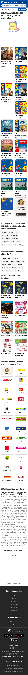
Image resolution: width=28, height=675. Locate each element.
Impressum (14, 610)
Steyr (4, 245)
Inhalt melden (13, 601)
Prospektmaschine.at (18, 661)
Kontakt (14, 598)
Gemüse (18, 261)
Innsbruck (14, 235)
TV (12, 258)
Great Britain (9, 655)
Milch (9, 264)
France (3, 655)
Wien (4, 232)
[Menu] (25, 2)
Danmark (16, 653)
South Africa (20, 656)
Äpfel (23, 261)
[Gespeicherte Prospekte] (19, 2)
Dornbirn (5, 242)
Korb (3, 271)
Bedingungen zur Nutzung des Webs (14, 668)
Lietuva (18, 655)
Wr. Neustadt (15, 242)
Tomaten (20, 268)
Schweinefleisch (11, 271)
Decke (8, 268)
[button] (22, 2)
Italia (14, 655)
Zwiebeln (20, 271)
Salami (14, 268)
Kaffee (4, 258)
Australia (12, 651)
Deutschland (10, 653)
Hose (3, 268)
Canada (22, 651)
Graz (11, 232)
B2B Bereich (14, 625)
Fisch (12, 261)
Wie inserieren (14, 622)
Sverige (14, 656)
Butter (20, 264)
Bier (9, 258)
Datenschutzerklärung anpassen (14, 665)
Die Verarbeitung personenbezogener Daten (14, 671)
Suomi (21, 653)
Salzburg (5, 235)
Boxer (14, 264)
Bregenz (21, 245)
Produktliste (14, 607)
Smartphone (5, 261)
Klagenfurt (6, 238)
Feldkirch (12, 245)
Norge (9, 656)
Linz (17, 232)
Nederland (4, 656)
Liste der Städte (14, 604)
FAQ (14, 596)
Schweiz (4, 653)
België (17, 651)
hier (13, 534)
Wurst (17, 258)
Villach (15, 238)
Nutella (4, 264)
